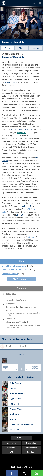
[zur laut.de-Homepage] (3, 3)
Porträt (7, 48)
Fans (9, 367)
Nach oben (21, 438)
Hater (26, 367)
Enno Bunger (21, 215)
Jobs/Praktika (31, 448)
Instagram (10, 304)
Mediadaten (11, 448)
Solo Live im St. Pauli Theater (15, 270)
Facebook (10, 319)
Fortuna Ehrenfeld (13, 42)
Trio (31, 206)
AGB (11, 452)
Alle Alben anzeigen (21, 279)
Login (40, 3)
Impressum (11, 443)
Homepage (11, 294)
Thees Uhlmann (25, 130)
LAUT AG (28, 467)
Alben (21, 48)
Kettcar (14, 130)
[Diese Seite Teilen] (12, 473)
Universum (31, 237)
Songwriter (21, 133)
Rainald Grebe (11, 82)
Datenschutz (31, 443)
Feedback (31, 452)
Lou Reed (25, 206)
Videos (36, 48)
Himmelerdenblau (10, 274)
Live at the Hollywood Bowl (14, 266)
